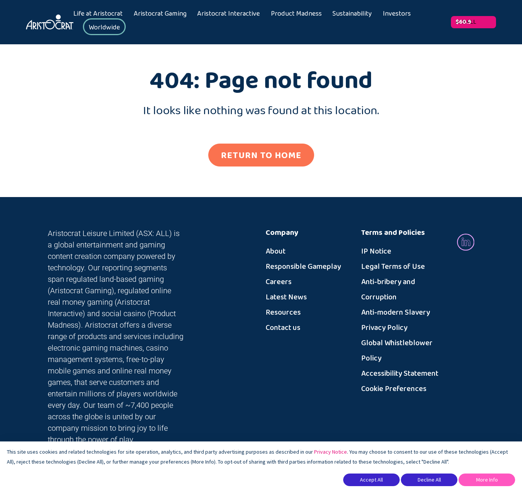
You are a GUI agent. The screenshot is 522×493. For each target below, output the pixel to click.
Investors (397, 13)
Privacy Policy (384, 328)
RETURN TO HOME (261, 155)
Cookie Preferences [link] (393, 389)
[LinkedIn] (465, 241)
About (275, 251)
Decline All (429, 479)
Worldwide (104, 27)
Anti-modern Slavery (395, 312)
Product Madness (296, 13)
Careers (279, 282)
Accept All (371, 479)
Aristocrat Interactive (228, 13)
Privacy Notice (330, 451)
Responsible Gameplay (303, 266)
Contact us (283, 328)
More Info (487, 479)
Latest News (286, 297)
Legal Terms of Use (393, 266)
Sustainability (352, 13)
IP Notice (376, 251)
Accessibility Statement (399, 373)
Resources (283, 312)
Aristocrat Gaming (160, 13)
